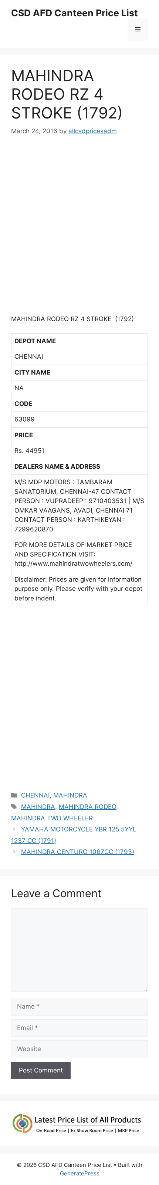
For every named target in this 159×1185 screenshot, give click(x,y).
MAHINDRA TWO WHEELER (52, 818)
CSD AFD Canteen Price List (74, 12)
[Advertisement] (79, 228)
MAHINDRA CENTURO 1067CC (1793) (77, 851)
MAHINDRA (70, 795)
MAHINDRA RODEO (87, 806)
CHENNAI (35, 795)
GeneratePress (79, 1173)
